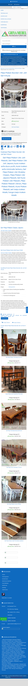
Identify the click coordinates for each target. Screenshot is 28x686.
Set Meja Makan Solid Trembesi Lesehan (14, 540)
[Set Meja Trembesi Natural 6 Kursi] (14, 416)
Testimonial (4, 27)
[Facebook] (2, 147)
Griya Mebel (4, 675)
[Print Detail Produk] (2, 149)
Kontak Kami (4, 16)
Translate (26, 8)
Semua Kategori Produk (10, 54)
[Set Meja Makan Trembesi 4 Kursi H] (14, 342)
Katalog (4, 587)
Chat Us (4, 618)
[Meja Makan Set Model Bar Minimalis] (14, 379)
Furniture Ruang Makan (9, 68)
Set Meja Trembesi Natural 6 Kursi (14, 430)
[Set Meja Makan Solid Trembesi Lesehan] (14, 526)
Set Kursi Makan (18, 68)
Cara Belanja (4, 21)
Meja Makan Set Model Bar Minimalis (14, 394)
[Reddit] (14, 147)
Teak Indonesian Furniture (17, 677)
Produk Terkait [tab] (6, 322)
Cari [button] (14, 46)
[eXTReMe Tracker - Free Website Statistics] (3, 594)
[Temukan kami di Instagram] (14, 563)
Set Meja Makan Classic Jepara (12, 228)
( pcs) (11, 4)
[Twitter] (5, 147)
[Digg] (11, 147)
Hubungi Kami (7, 138)
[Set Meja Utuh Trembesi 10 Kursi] (14, 452)
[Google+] (8, 147)
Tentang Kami (4, 13)
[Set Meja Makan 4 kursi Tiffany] (14, 489)
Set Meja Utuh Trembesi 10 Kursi (14, 467)
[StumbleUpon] (23, 147)
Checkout (17, 4)
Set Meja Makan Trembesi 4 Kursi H (14, 357)
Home (2, 10)
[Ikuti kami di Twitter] (14, 558)
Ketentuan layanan (6, 19)
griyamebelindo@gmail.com (14, 623)
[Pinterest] (20, 147)
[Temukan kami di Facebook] (14, 553)
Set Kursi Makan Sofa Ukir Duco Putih (12, 250)
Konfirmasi (4, 24)
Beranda (2, 68)
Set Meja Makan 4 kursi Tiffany (14, 504)
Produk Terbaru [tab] (17, 322)
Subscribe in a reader (7, 597)
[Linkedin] (17, 147)
